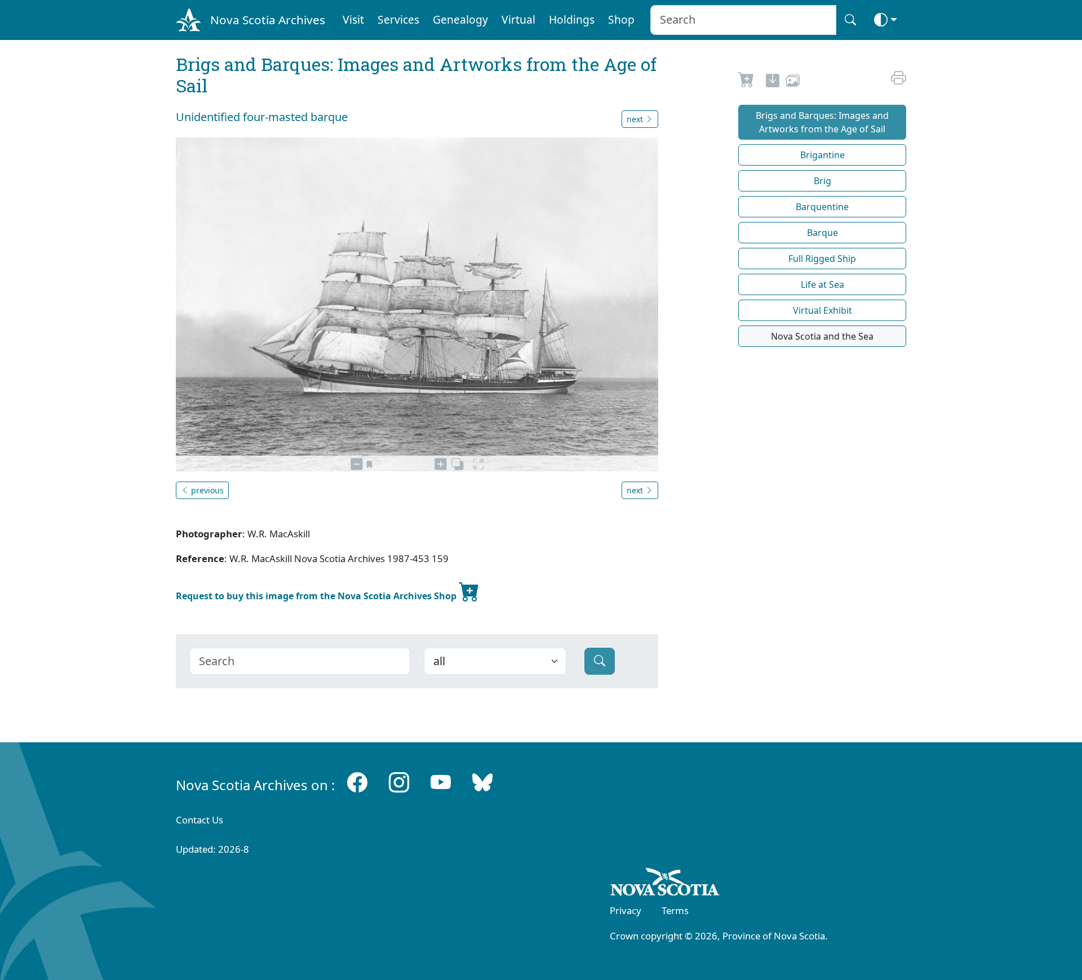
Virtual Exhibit (822, 310)
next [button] (636, 119)
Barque (822, 232)
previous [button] (206, 490)
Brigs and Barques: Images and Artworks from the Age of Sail (822, 122)
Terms (675, 910)
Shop (621, 19)
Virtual (518, 19)
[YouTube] (441, 782)
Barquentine (822, 207)
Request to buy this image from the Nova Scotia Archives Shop (317, 596)
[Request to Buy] (746, 82)
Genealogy (460, 19)
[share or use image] (793, 82)
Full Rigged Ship (822, 258)
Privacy (625, 910)
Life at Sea (822, 284)
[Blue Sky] (482, 782)
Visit (353, 19)
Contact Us (199, 819)
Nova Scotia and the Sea (822, 336)
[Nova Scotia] (665, 883)
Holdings (572, 19)
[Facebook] (357, 782)
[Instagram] (399, 782)
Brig (822, 181)
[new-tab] (772, 82)
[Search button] (850, 20)
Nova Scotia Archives (267, 20)
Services (398, 19)
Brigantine (822, 155)
